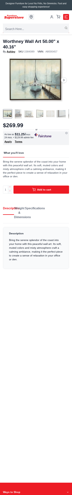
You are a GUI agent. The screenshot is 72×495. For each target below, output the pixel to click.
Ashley (11, 51)
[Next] (64, 80)
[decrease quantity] (10, 192)
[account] (52, 17)
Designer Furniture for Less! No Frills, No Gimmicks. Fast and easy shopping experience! (36, 5)
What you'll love (14, 152)
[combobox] (36, 29)
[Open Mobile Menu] (66, 17)
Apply (8, 141)
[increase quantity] (10, 188)
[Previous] (8, 80)
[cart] (58, 17)
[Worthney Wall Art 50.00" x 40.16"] (36, 80)
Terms (18, 141)
